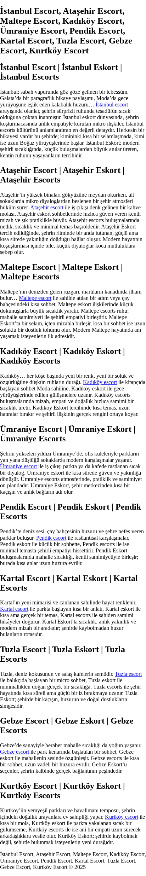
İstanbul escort (112, 104)
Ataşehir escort (46, 207)
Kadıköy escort (100, 382)
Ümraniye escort (18, 466)
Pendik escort (51, 538)
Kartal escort (14, 609)
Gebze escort (14, 752)
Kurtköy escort (121, 817)
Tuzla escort (128, 674)
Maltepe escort (35, 298)
